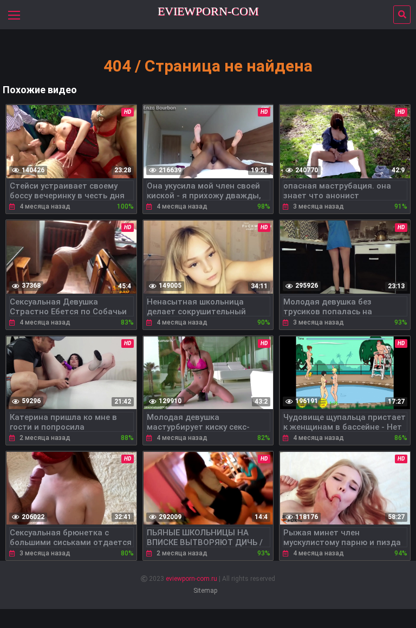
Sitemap (205, 590)
